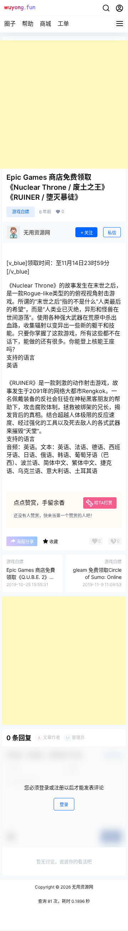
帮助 (27, 23)
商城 (45, 23)
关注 (88, 232)
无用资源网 (82, 887)
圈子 (10, 23)
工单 (63, 23)
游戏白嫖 (20, 211)
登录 (64, 804)
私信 (112, 232)
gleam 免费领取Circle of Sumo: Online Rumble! (97, 577)
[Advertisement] (64, 104)
